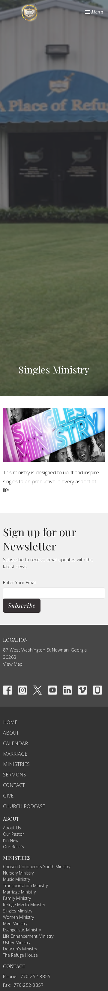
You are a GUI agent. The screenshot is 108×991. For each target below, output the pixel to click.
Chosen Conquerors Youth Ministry (36, 866)
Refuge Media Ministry (24, 904)
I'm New (10, 840)
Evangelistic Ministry (22, 930)
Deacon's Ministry (20, 949)
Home (10, 722)
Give (8, 795)
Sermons (14, 774)
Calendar (15, 743)
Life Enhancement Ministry (28, 936)
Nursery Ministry (18, 873)
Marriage (15, 754)
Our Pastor (13, 834)
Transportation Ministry (25, 885)
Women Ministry (18, 917)
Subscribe (22, 605)
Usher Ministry (16, 942)
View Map (12, 664)
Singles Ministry (17, 911)
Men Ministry (15, 923)
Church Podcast (24, 806)
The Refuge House (20, 955)
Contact (14, 785)
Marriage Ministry (19, 892)
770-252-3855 (35, 976)
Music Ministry (16, 879)
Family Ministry (17, 898)
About (11, 732)
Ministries (16, 764)
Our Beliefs (13, 847)
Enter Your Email (19, 582)
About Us (12, 828)
